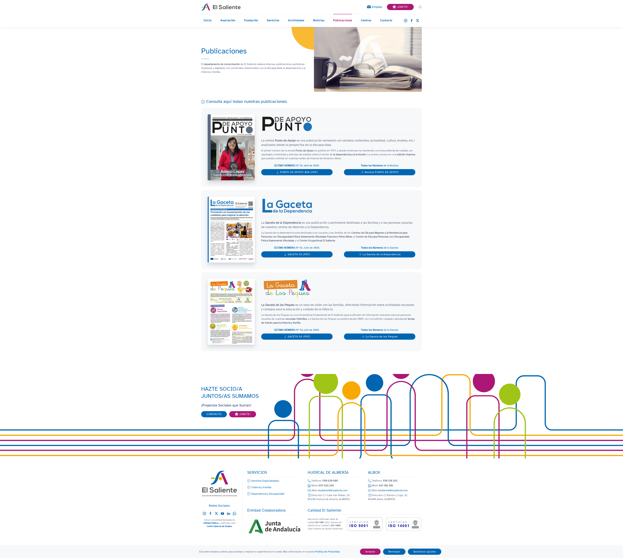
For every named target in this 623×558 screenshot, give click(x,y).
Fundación (251, 20)
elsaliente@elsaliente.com (332, 490)
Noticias (318, 20)
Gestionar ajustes (424, 551)
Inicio (208, 20)
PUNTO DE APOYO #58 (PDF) (299, 172)
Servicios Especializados (265, 480)
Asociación (227, 20)
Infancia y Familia (261, 487)
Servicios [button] (273, 20)
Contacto (386, 20)
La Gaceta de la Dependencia (382, 254)
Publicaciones (342, 20)
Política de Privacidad (327, 551)
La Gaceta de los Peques (382, 336)
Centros (366, 20)
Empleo (376, 7)
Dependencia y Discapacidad (267, 493)
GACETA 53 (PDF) (299, 254)
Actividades (296, 20)
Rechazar (394, 551)
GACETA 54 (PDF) (299, 336)
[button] (420, 7)
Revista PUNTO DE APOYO (382, 172)
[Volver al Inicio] (221, 7)
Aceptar (370, 551)
